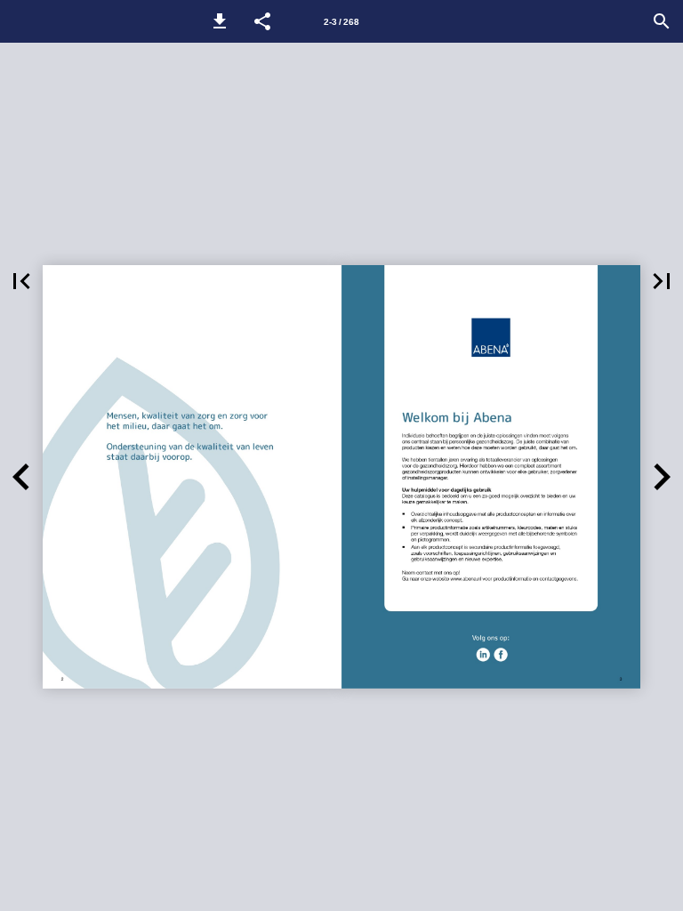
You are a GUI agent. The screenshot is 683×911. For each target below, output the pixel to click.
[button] (219, 21)
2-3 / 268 (341, 22)
